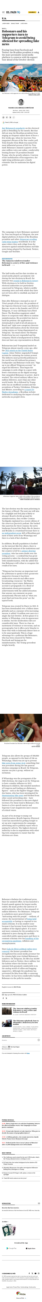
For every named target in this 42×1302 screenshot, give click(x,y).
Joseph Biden (5, 23)
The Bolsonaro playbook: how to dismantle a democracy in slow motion (26, 1022)
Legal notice (9, 1287)
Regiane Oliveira (17, 1029)
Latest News (24, 23)
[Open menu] (3, 12)
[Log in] (38, 12)
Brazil (4, 28)
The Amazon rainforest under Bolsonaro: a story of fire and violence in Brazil (20, 263)
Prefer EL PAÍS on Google (11, 122)
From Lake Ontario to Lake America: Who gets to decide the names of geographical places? (21, 1132)
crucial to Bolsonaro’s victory (25, 281)
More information (6, 1049)
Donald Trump (15, 23)
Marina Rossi (16, 1028)
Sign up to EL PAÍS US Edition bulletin (16, 994)
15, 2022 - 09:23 (24, 110)
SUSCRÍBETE (32, 12)
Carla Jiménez (26, 1027)
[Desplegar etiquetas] (38, 1040)
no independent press (11, 533)
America (4, 1040)
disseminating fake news (12, 795)
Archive (5, 1221)
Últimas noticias (8, 1120)
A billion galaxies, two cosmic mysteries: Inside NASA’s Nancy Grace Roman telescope (20, 1138)
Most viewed (6, 1153)
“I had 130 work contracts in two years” (15, 1178)
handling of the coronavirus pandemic (20, 939)
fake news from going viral (13, 763)
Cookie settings (24, 1287)
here (28, 1053)
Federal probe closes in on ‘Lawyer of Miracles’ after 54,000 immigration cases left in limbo (20, 1143)
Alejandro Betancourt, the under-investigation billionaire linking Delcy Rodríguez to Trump (20, 1168)
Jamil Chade (26, 1029)
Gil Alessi (15, 1014)
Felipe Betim (34, 1027)
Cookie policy (32, 1287)
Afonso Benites (17, 1027)
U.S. (4, 18)
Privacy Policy (16, 1287)
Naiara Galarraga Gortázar (21, 108)
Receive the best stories (10, 1208)
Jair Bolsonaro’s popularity (13, 128)
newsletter (6, 1203)
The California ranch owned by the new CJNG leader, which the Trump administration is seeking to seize (21, 1158)
